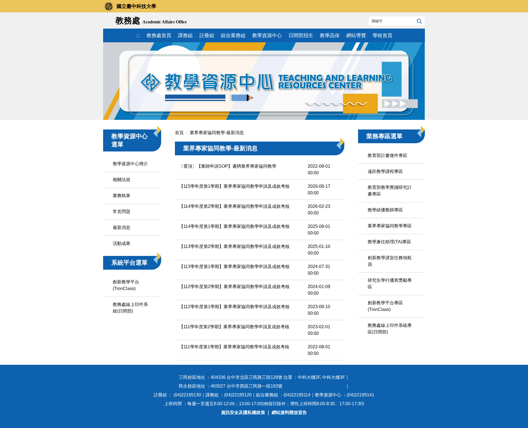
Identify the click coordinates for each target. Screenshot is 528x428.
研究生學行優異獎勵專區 (390, 283)
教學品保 (330, 35)
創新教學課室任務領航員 (390, 261)
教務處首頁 (159, 35)
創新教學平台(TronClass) (126, 285)
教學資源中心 (267, 35)
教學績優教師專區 (385, 210)
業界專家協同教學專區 (390, 225)
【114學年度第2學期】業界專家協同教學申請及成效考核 (234, 206)
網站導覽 (356, 35)
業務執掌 (121, 195)
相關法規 (121, 179)
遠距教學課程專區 (385, 171)
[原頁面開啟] (264, 81)
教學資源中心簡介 (130, 163)
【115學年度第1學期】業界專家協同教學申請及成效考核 (234, 186)
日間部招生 (300, 35)
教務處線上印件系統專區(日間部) (390, 328)
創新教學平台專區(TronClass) (385, 306)
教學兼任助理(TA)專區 (389, 241)
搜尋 (419, 21)
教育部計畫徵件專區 (387, 155)
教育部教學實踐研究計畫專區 (390, 190)
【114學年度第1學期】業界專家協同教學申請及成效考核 (234, 226)
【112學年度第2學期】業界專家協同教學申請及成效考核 (234, 286)
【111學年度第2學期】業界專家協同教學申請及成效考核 (234, 326)
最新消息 (121, 227)
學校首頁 (382, 35)
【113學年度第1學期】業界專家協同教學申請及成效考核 (234, 266)
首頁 (179, 132)
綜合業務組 (233, 35)
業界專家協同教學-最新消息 (217, 132)
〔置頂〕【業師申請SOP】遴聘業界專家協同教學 (227, 166)
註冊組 (206, 35)
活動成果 (121, 243)
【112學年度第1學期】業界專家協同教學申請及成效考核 (234, 306)
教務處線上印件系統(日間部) (130, 307)
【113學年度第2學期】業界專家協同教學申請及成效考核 (234, 246)
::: (138, 35)
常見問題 (121, 211)
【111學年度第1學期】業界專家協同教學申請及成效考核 (234, 346)
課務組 (185, 35)
